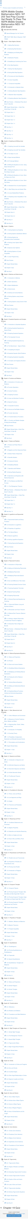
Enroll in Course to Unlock (14, 1215)
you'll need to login (20, 1213)
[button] (1, 1)
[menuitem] (1, 3)
